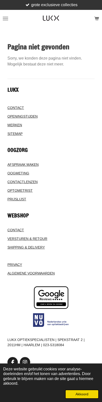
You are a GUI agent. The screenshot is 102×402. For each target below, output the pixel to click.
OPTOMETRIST (20, 190)
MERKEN (14, 125)
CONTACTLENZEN (22, 182)
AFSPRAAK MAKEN (23, 165)
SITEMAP (15, 134)
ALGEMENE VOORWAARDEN (31, 273)
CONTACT (15, 108)
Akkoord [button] (82, 394)
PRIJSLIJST (16, 199)
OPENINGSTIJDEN (22, 116)
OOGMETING (18, 173)
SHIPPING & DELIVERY (26, 247)
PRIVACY (14, 265)
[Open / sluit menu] (5, 18)
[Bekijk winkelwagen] (96, 18)
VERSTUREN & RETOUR (27, 239)
